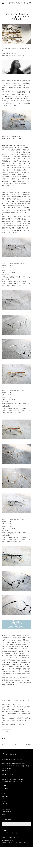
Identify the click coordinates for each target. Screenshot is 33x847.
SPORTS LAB (5, 798)
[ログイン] (27, 3)
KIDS (3, 801)
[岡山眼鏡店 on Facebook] (2, 833)
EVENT (4, 793)
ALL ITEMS (5, 788)
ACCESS (4, 791)
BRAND (4, 786)
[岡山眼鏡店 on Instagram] (16, 833)
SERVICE (4, 804)
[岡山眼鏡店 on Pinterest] (12, 833)
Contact (4, 814)
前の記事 (4, 744)
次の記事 (28, 744)
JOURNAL (5, 796)
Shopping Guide (6, 809)
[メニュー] (3, 3)
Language (4, 830)
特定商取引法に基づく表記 (8, 840)
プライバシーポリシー (13, 837)
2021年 (3, 738)
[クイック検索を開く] (24, 3)
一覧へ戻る (16, 744)
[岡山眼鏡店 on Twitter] (7, 833)
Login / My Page (6, 811)
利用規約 (4, 837)
